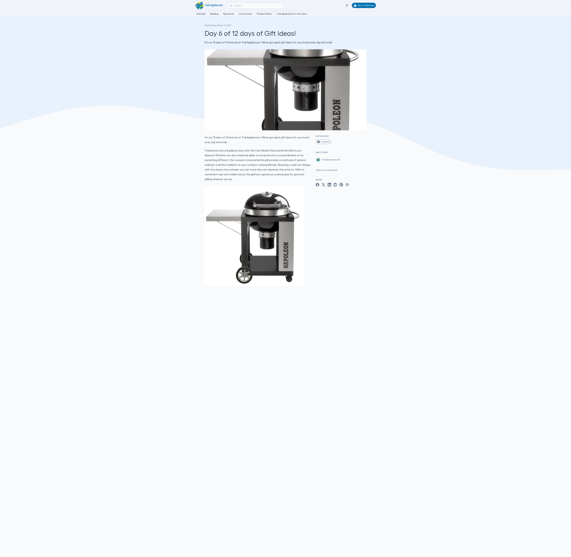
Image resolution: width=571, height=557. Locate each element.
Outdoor (325, 142)
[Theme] (347, 5)
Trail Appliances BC (331, 160)
